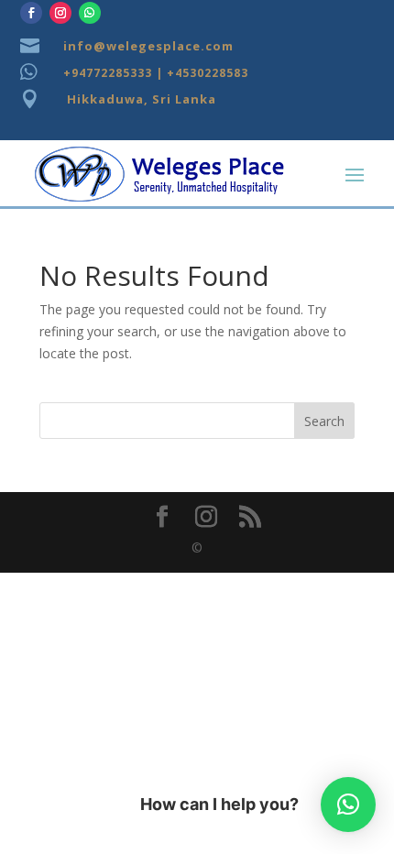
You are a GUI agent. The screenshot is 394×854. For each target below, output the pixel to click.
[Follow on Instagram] (60, 13)
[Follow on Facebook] (31, 13)
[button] (348, 804)
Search (324, 421)
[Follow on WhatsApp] (90, 13)
